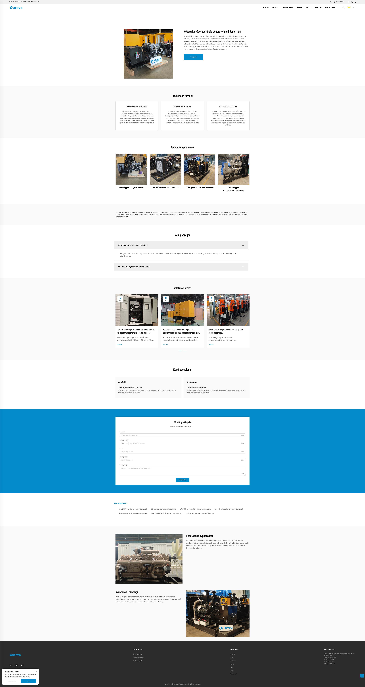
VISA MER (119, 344)
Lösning (299, 8)
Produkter (287, 8)
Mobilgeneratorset (137, 661)
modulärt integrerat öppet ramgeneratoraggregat (133, 509)
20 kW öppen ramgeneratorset (131, 187)
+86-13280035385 (330, 661)
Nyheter (318, 8)
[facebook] (349, 1)
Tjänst (308, 8)
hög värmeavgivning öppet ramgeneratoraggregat (133, 513)
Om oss (275, 8)
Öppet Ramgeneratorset (138, 657)
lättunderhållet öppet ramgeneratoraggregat (163, 509)
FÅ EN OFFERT (193, 57)
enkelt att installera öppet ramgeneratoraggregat (229, 509)
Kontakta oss (330, 8)
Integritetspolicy (196, 684)
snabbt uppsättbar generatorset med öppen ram (200, 513)
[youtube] (352, 1)
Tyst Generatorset (137, 654)
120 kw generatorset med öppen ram (199, 187)
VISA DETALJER (131, 169)
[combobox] (124, 443)
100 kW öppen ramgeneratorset (165, 187)
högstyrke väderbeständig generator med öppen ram (166, 513)
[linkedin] (355, 1)
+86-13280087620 (339, 2)
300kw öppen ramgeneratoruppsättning (233, 189)
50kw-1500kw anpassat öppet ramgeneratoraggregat (195, 509)
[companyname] (16, 7)
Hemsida (266, 8)
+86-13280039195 (330, 664)
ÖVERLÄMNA (182, 480)
